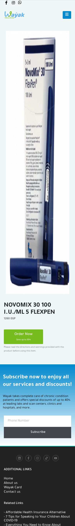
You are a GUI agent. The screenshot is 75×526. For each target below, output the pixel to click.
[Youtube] (55, 458)
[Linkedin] (19, 458)
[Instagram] (37, 458)
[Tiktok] (46, 458)
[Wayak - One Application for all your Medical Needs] (14, 15)
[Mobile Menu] (67, 15)
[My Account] (6, 3)
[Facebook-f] (28, 458)
